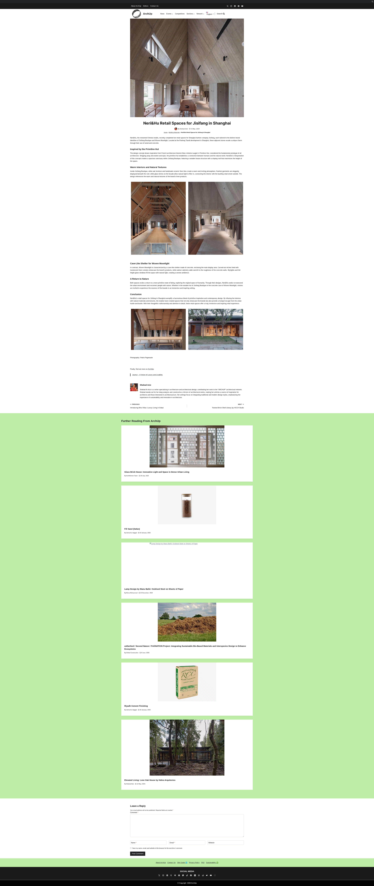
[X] (227, 6)
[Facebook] (191, 875)
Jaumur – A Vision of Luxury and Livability (147, 375)
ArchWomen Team (132, 475)
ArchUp (150, 369)
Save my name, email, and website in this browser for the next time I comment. (157, 848)
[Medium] (195, 875)
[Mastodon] (183, 875)
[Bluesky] (215, 875)
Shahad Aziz (184, 129)
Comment (134, 812)
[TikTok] (187, 875)
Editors (145, 6)
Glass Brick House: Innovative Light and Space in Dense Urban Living (156, 472)
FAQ (202, 863)
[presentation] (187, 446)
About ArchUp (136, 6)
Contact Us (154, 6)
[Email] (242, 6)
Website (211, 843)
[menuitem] (372, 1)
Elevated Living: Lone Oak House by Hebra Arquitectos (149, 780)
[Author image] (175, 128)
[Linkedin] (235, 6)
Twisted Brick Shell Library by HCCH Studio (228, 406)
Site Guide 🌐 (182, 863)
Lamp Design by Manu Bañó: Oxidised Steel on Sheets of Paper (153, 589)
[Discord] (175, 875)
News (162, 14)
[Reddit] (203, 875)
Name (133, 843)
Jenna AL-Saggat (131, 533)
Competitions (180, 14)
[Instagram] (231, 6)
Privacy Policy (194, 863)
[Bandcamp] (207, 875)
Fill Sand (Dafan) (132, 529)
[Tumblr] (171, 875)
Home (165, 132)
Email (172, 843)
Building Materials (174, 132)
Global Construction (132, 652)
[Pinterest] (238, 6)
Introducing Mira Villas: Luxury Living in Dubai (147, 406)
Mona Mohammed (132, 593)
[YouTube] (211, 875)
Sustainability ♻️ (212, 863)
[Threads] (199, 875)
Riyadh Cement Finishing (136, 706)
